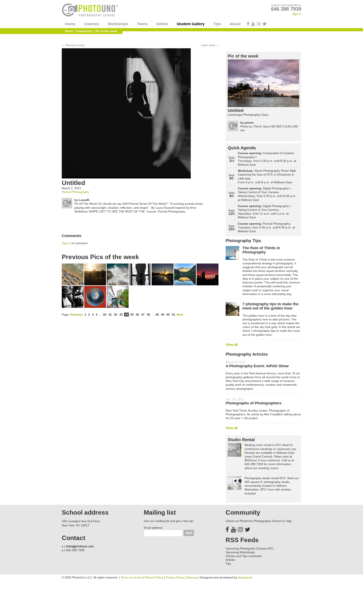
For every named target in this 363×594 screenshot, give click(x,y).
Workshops (118, 24)
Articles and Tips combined (243, 556)
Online (162, 24)
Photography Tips (243, 240)
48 (157, 314)
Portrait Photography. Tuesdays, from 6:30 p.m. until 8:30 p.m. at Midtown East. (266, 227)
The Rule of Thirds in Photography (261, 250)
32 (115, 314)
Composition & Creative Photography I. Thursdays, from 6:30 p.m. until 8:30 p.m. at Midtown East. (267, 158)
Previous (76, 314)
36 (137, 314)
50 (168, 314)
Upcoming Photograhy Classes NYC (250, 548)
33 (121, 314)
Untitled (235, 110)
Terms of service (131, 577)
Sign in (296, 14)
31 (110, 314)
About (235, 24)
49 (162, 314)
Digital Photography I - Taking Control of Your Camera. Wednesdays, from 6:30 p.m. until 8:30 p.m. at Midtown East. (267, 194)
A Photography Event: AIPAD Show (257, 366)
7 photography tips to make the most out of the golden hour (270, 306)
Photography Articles (247, 354)
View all (232, 344)
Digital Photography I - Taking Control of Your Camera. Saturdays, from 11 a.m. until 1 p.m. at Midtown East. (265, 211)
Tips (217, 24)
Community (84, 31)
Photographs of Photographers (253, 403)
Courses (91, 24)
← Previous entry (73, 45)
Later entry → (210, 45)
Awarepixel (245, 577)
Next (180, 314)
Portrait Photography (75, 192)
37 (143, 314)
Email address (153, 527)
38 (148, 314)
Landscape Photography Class (248, 114)
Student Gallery (191, 24)
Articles (230, 559)
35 (132, 314)
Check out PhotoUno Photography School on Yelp (259, 521)
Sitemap (192, 577)
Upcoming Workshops (240, 552)
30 (104, 314)
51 (173, 314)
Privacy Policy (175, 577)
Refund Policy (154, 577)
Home (70, 24)
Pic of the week (243, 56)
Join (188, 533)
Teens (142, 24)
